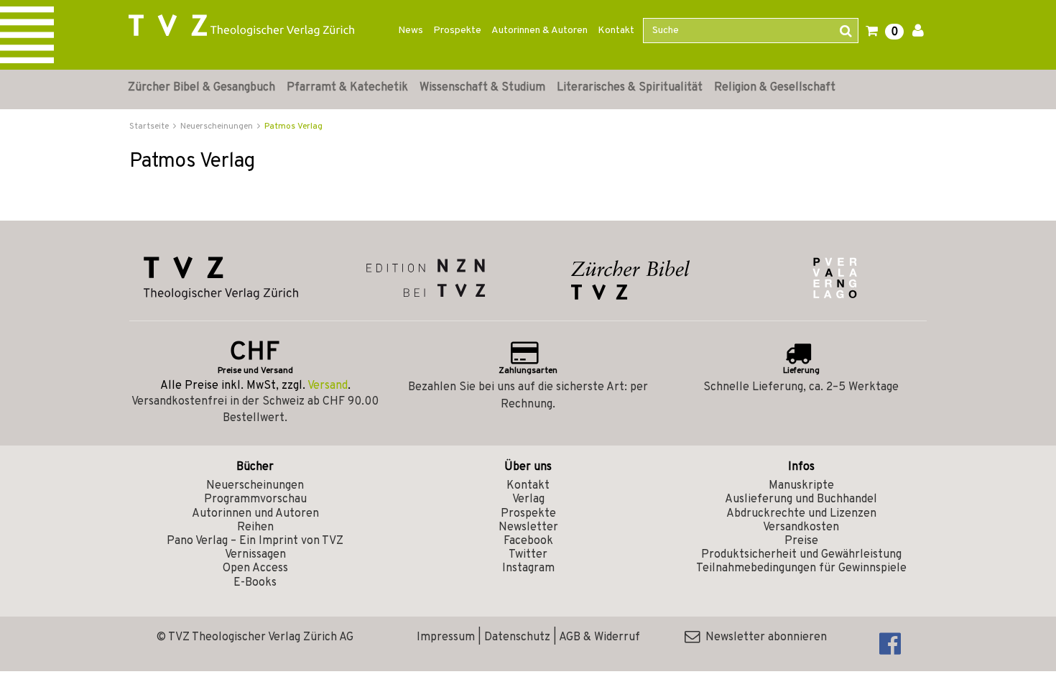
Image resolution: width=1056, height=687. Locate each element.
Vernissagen (255, 555)
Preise (801, 541)
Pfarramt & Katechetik (347, 87)
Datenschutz (517, 637)
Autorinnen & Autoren (539, 30)
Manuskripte (801, 486)
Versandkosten (801, 527)
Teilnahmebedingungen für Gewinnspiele (801, 568)
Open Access (255, 568)
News (410, 30)
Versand (327, 386)
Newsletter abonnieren (763, 637)
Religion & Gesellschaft (774, 87)
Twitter (528, 555)
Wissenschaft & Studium (482, 87)
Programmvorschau (255, 499)
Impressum (446, 637)
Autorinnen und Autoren (255, 514)
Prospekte (457, 30)
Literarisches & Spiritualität (630, 87)
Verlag (528, 499)
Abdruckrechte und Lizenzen (801, 514)
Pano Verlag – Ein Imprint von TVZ (255, 541)
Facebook (528, 541)
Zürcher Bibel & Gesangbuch (201, 87)
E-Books (255, 583)
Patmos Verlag (293, 126)
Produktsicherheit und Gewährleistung (801, 555)
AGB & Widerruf (599, 637)
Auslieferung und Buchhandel (801, 499)
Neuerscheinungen (255, 486)
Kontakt (616, 30)
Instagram (528, 568)
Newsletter (528, 527)
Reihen (255, 527)
